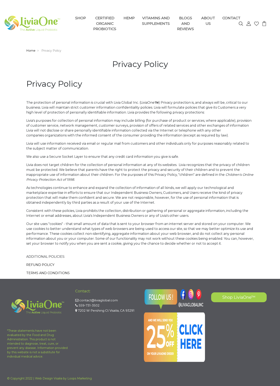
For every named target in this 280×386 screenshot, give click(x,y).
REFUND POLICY (40, 265)
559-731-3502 (89, 305)
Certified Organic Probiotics (104, 23)
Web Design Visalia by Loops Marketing (63, 378)
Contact (231, 18)
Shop (80, 18)
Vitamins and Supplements (156, 20)
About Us (208, 20)
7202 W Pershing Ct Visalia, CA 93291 (106, 310)
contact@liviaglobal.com (98, 300)
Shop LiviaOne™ (238, 297)
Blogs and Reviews (185, 23)
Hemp (129, 18)
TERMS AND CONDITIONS (48, 273)
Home (30, 50)
